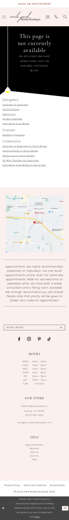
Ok (65, 508)
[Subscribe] (61, 327)
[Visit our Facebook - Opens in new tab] (19, 339)
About (34, 452)
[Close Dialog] (3, 508)
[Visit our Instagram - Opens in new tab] (29, 339)
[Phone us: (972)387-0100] (56, 17)
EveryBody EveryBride (16, 124)
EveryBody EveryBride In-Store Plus (24, 165)
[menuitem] (47, 17)
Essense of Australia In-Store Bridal (25, 146)
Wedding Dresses (14, 135)
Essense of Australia (15, 105)
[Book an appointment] (47, 17)
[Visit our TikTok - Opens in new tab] (49, 339)
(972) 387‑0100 (34, 415)
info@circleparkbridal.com (34, 423)
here (37, 517)
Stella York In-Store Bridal (18, 156)
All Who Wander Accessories (21, 160)
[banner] (25, 16)
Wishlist (34, 449)
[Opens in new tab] (34, 224)
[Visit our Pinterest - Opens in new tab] (39, 339)
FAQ (34, 460)
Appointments (34, 445)
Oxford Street (11, 109)
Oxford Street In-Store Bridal (20, 151)
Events (34, 456)
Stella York (9, 114)
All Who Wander (12, 119)
